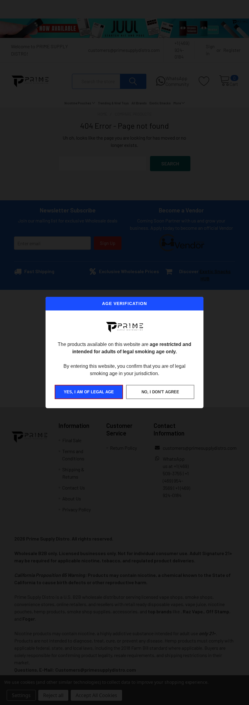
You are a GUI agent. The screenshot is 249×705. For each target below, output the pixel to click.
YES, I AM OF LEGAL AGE (89, 392)
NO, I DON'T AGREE (160, 392)
